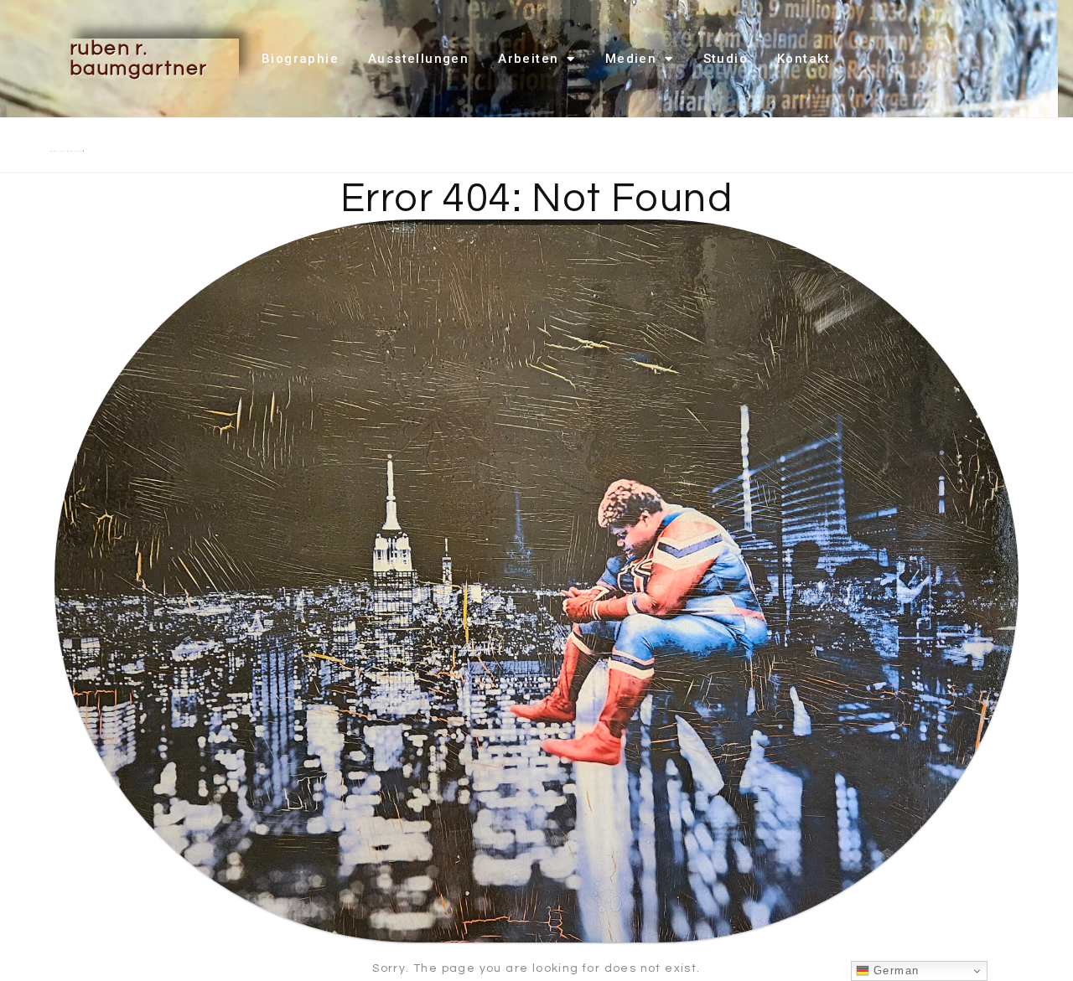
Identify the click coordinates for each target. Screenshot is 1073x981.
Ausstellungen (418, 58)
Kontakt (804, 58)
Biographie (300, 58)
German (894, 970)
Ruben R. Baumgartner (138, 58)
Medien (630, 58)
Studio (725, 58)
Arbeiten (528, 58)
